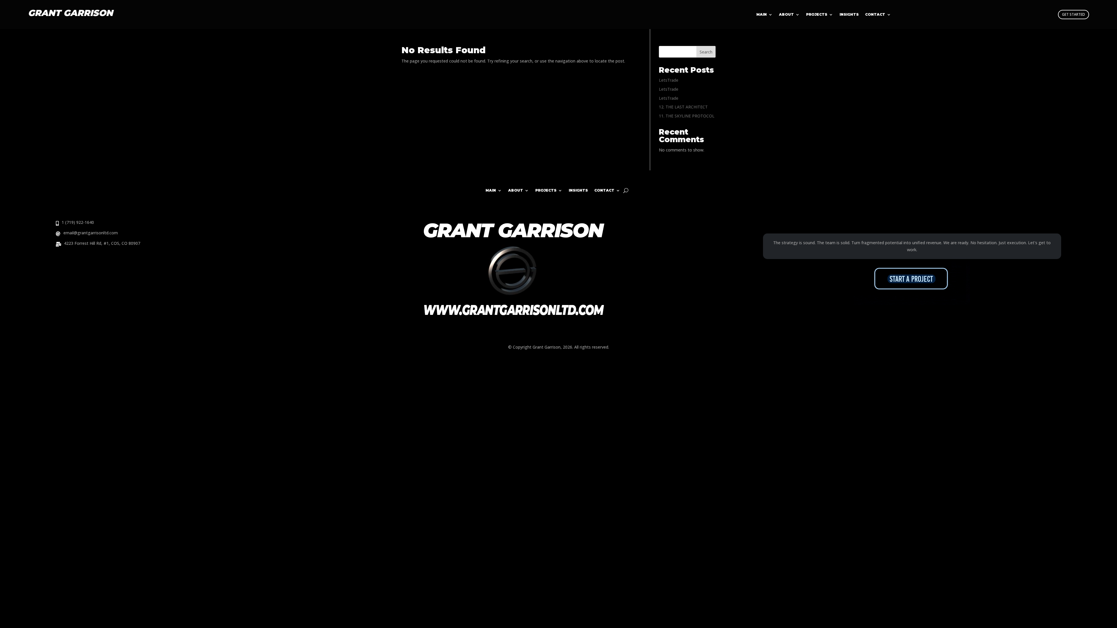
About (786, 15)
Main (761, 15)
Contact (875, 15)
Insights (849, 15)
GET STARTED (1073, 14)
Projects (816, 15)
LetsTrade (668, 80)
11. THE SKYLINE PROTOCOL (686, 116)
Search (706, 52)
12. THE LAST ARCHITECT (683, 107)
